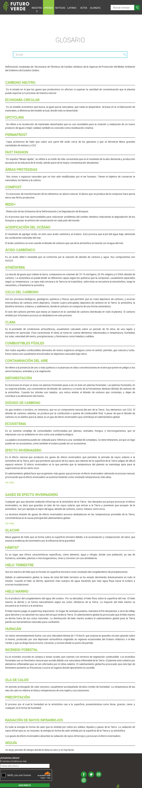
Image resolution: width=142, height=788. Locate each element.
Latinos (71, 7)
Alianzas (95, 7)
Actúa (83, 7)
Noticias (60, 7)
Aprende (48, 7)
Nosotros (37, 9)
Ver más (9, 482)
